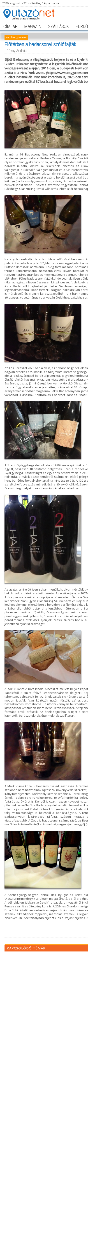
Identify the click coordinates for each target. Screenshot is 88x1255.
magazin (33, 26)
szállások (58, 26)
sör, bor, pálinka (16, 37)
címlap (10, 26)
